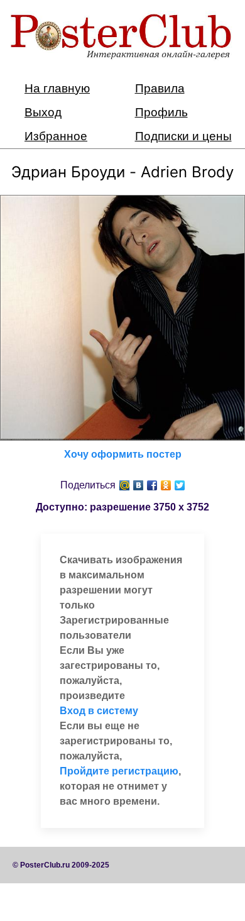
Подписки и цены (183, 136)
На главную (57, 88)
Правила (160, 88)
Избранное (55, 136)
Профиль (161, 112)
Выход (43, 112)
